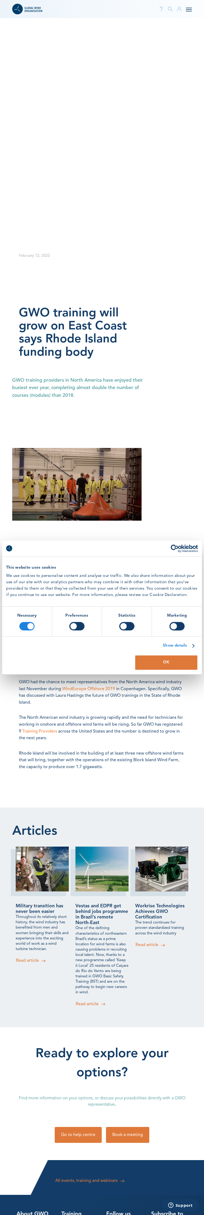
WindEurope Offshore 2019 (88, 689)
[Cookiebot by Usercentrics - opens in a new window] (174, 548)
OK (166, 662)
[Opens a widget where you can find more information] (180, 1205)
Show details (175, 646)
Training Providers (39, 731)
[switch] (76, 626)
